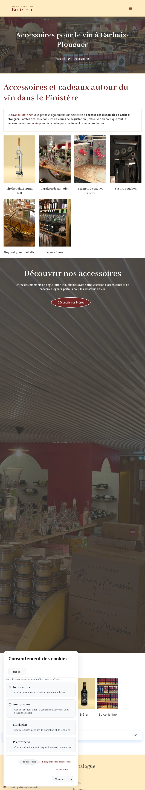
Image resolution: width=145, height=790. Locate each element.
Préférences (21, 742)
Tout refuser (29, 761)
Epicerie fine (108, 714)
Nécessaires (21, 687)
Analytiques (21, 704)
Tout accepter (60, 769)
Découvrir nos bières (71, 302)
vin (37, 123)
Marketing (20, 725)
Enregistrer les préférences (56, 761)
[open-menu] (130, 9)
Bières (84, 714)
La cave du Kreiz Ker (20, 114)
